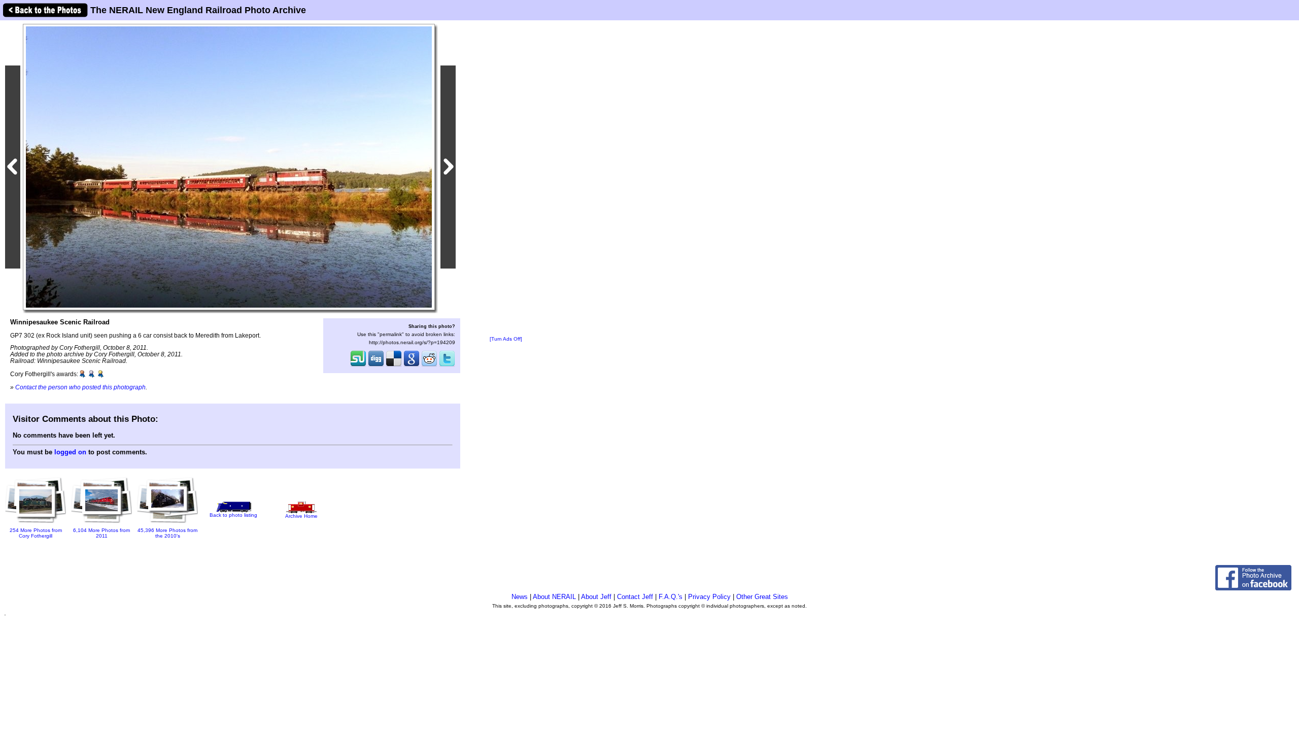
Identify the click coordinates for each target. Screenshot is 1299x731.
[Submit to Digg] (376, 365)
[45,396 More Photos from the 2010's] (167, 523)
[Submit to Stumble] (358, 365)
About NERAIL (554, 597)
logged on (70, 452)
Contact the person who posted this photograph (80, 387)
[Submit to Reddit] (429, 365)
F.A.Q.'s (670, 597)
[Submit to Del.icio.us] (394, 365)
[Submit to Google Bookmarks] (411, 365)
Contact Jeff (635, 597)
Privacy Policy (709, 597)
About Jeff (596, 597)
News (519, 597)
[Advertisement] (505, 178)
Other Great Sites (762, 597)
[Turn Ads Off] (506, 339)
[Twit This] (447, 365)
